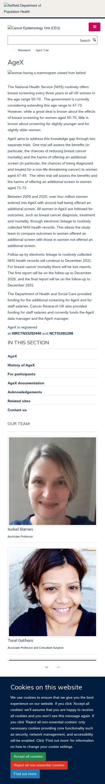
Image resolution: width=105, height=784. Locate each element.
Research (24, 50)
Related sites (19, 401)
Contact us (17, 410)
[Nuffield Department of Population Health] (29, 8)
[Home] (12, 50)
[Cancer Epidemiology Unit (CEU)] (34, 26)
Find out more (25, 774)
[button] (94, 27)
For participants (21, 374)
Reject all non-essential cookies (39, 765)
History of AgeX (21, 365)
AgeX (12, 356)
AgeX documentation (26, 383)
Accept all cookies (28, 756)
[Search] (94, 40)
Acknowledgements (25, 392)
